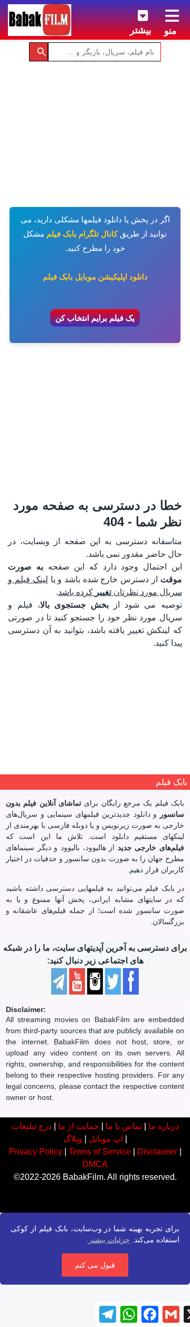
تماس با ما (124, 1126)
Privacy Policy (35, 1151)
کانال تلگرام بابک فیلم (82, 233)
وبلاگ (72, 1138)
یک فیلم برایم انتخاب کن (95, 317)
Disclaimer (157, 1151)
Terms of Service (100, 1151)
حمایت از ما (78, 1126)
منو (170, 30)
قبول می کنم (95, 1265)
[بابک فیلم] (39, 20)
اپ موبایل (106, 1138)
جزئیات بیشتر (109, 1239)
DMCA (95, 1164)
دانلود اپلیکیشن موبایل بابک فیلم (95, 276)
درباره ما (163, 1126)
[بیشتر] (135, 13)
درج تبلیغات (32, 1126)
